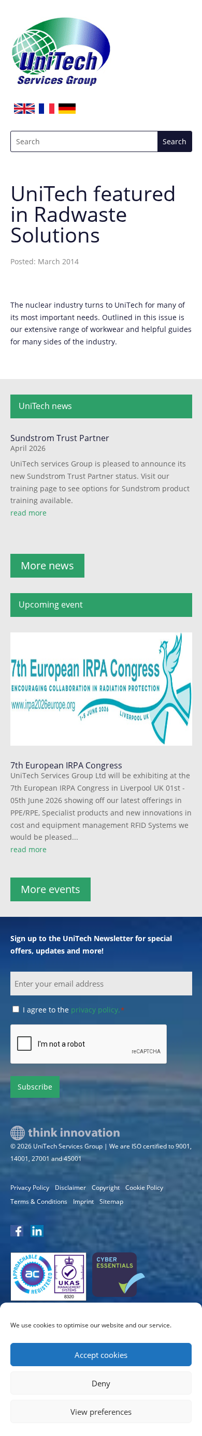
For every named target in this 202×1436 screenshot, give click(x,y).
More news (47, 565)
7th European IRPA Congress (66, 765)
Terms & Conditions (38, 1201)
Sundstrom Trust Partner (59, 438)
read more (28, 513)
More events (50, 889)
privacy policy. (95, 1010)
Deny (101, 1383)
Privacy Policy (29, 1187)
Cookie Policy (144, 1187)
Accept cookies (101, 1355)
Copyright (106, 1187)
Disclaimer (70, 1187)
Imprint (83, 1201)
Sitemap (111, 1201)
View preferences (101, 1412)
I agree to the (74, 1010)
